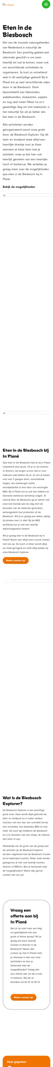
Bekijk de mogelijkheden (19, 187)
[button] (46, 4)
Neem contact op (15, 560)
